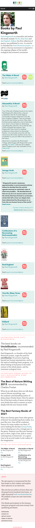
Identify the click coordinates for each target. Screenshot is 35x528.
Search (3, 8)
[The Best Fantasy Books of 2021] (17, 426)
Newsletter (5, 511)
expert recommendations (14, 83)
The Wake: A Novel (10, 75)
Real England (7, 265)
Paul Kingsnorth (7, 36)
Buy (2, 452)
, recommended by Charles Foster (17, 393)
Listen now (30, 77)
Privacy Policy (6, 516)
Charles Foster (18, 210)
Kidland (5, 322)
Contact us (4, 514)
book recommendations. (22, 494)
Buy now (24, 77)
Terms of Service (6, 518)
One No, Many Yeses (21, 38)
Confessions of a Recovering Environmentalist (9, 233)
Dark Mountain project (22, 45)
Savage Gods (8, 171)
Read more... (6, 204)
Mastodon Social (6, 521)
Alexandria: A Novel (11, 104)
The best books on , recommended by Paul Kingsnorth (17, 356)
